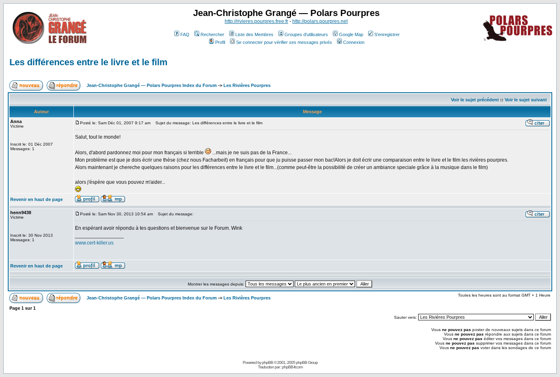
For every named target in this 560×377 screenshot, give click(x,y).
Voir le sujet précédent (475, 99)
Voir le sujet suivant (526, 99)
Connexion (353, 42)
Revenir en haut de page (36, 199)
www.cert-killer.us (94, 243)
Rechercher (212, 34)
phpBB (267, 362)
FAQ (184, 34)
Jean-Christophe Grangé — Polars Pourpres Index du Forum (152, 85)
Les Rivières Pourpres (247, 85)
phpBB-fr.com (292, 367)
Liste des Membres (254, 34)
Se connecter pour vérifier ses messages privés (284, 42)
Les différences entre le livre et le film (88, 62)
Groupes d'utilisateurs (306, 34)
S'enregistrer (387, 34)
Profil (220, 42)
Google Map (351, 34)
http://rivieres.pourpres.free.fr (256, 21)
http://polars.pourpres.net (320, 21)
